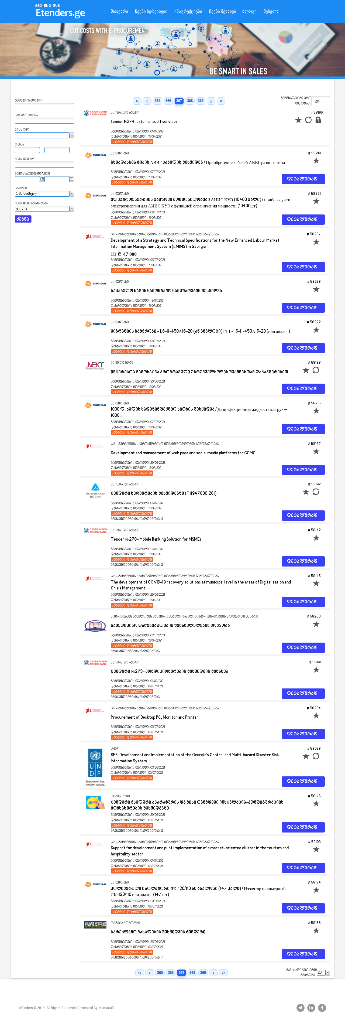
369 (200, 101)
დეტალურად (302, 179)
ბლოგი (249, 11)
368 (190, 101)
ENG (47, 6)
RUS (56, 6)
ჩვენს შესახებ (222, 11)
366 (168, 101)
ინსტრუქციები (188, 11)
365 (157, 101)
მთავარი (119, 11)
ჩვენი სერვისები (151, 11)
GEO (38, 6)
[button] (72, 135)
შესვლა (271, 11)
